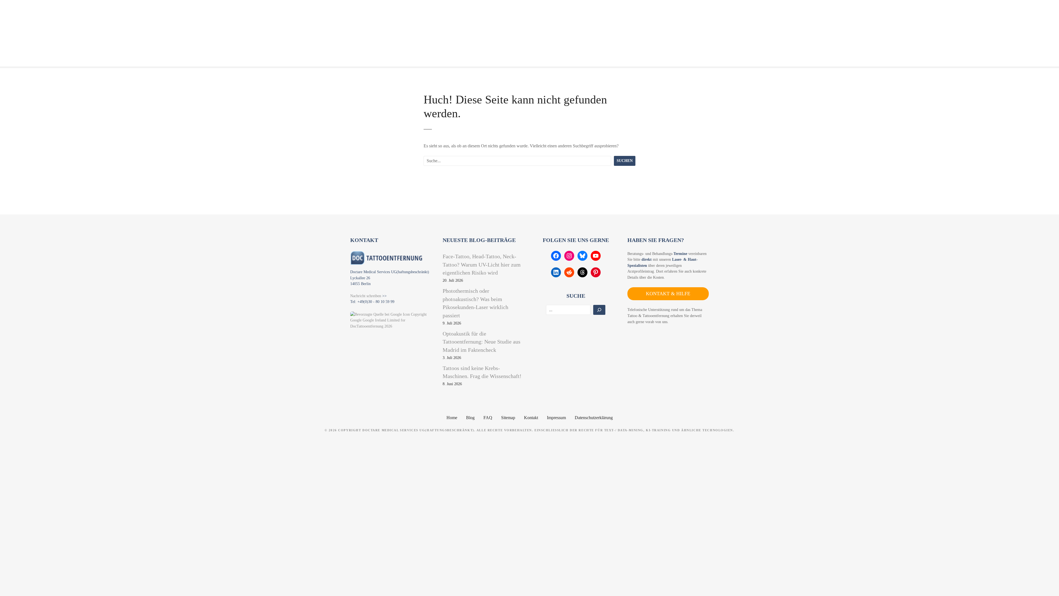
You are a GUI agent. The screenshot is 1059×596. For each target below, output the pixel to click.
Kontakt (531, 417)
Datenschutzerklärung (594, 417)
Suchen (625, 160)
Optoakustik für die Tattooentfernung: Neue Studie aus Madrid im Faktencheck (481, 342)
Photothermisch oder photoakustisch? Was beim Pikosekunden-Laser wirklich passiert (475, 303)
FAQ (487, 417)
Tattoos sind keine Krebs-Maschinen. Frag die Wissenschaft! (482, 372)
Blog (470, 417)
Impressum (556, 417)
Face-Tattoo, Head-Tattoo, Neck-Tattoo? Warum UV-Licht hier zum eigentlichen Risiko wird (482, 264)
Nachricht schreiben (365, 296)
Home (451, 417)
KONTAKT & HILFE (668, 293)
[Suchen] (599, 310)
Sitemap (508, 417)
